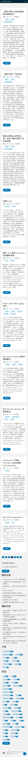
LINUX (14, 682)
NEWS (5, 657)
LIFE (5, 730)
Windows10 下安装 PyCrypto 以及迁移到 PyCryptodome (12, 463)
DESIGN (17, 664)
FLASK (19, 717)
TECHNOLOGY (7, 651)
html (12, 19)
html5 (12, 146)
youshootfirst (8, 21)
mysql (12, 419)
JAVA (15, 723)
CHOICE (6, 739)
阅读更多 (7, 63)
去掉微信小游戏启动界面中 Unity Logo (14, 602)
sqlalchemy (15, 416)
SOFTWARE (14, 730)
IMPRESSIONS (7, 654)
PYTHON (6, 679)
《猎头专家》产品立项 (12, 74)
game (6, 19)
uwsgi (13, 311)
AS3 (5, 676)
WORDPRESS (17, 714)
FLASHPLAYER (7, 692)
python (7, 206)
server (6, 313)
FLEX (5, 682)
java (6, 260)
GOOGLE (14, 733)
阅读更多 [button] (6, 571)
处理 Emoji (7, 201)
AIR (13, 676)
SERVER (6, 714)
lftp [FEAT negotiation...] (13, 517)
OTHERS (19, 654)
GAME (15, 701)
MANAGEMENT (7, 698)
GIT (5, 720)
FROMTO (14, 704)
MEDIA (5, 667)
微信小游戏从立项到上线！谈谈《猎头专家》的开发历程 (13, 138)
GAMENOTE (17, 685)
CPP (18, 695)
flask (6, 311)
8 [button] (14, 557)
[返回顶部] (24, 753)
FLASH (16, 679)
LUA (5, 711)
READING (6, 685)
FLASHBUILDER (7, 717)
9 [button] (17, 557)
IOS (21, 720)
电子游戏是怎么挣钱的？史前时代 (12, 593)
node (13, 206)
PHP (5, 736)
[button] (3, 557)
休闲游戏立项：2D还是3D (10, 600)
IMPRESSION (7, 664)
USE (14, 657)
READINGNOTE (15, 711)
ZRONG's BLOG (6, 1)
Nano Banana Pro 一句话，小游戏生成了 (14, 579)
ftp (13, 522)
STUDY (5, 701)
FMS (13, 720)
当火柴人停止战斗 (8, 590)
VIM (5, 733)
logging (13, 313)
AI (4, 704)
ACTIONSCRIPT (7, 695)
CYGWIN (6, 723)
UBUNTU (14, 736)
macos (12, 260)
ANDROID (19, 698)
